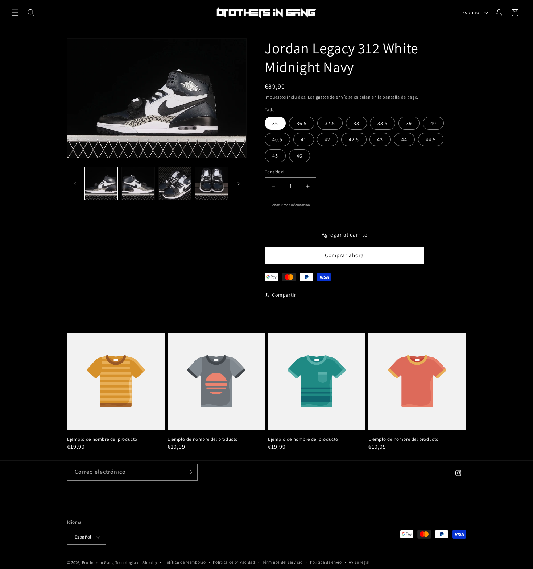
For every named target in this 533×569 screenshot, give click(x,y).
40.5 (277, 139)
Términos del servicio (282, 562)
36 (275, 123)
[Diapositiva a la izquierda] (75, 184)
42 (327, 139)
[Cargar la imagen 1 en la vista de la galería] (101, 183)
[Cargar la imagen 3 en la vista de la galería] (174, 183)
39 (409, 123)
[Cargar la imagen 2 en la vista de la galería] (137, 183)
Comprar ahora (344, 255)
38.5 (382, 123)
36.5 (302, 123)
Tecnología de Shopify (136, 562)
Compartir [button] (284, 295)
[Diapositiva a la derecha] (239, 184)
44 (404, 139)
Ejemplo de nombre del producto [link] (102, 439)
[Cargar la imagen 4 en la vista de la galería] (211, 183)
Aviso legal (359, 562)
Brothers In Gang (98, 562)
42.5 (354, 139)
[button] (15, 13)
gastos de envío (332, 97)
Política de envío (326, 562)
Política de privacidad (234, 562)
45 (275, 155)
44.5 (431, 139)
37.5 (330, 123)
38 (356, 123)
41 (303, 139)
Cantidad (274, 172)
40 (433, 123)
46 (299, 155)
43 (380, 139)
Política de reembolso (185, 562)
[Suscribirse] (189, 472)
